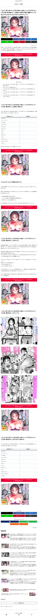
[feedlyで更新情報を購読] (28, 522)
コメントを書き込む (19, 603)
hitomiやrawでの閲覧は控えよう (10, 87)
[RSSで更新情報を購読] (19, 524)
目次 (17, 82)
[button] (31, 42)
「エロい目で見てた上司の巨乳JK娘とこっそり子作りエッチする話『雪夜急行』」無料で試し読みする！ (19, 55)
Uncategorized (5, 508)
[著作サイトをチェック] (10, 522)
